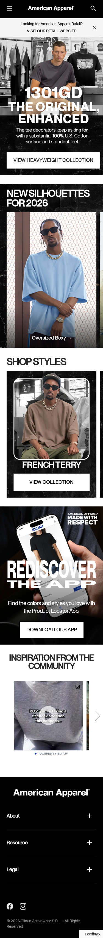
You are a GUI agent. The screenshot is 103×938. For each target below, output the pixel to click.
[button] (51, 816)
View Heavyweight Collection (53, 160)
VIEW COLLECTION (51, 482)
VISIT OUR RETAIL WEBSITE (51, 31)
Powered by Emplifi (53, 753)
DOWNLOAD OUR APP (51, 629)
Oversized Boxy (49, 338)
